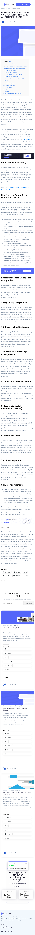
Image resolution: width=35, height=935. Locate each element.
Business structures (5, 8)
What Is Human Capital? (11, 628)
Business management (8, 706)
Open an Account (23, 4)
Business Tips (6, 790)
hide (10, 61)
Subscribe (29, 603)
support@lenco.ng (6, 927)
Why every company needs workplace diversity (15, 709)
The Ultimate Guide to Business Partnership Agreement (17, 793)
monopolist (27, 139)
